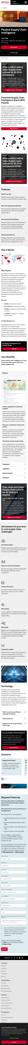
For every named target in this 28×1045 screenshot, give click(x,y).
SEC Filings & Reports (6, 991)
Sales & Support (5, 997)
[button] (14, 142)
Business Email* (4, 856)
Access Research (14, 747)
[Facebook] (14, 958)
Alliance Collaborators (6, 1008)
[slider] (14, 769)
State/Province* (4, 902)
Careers (3, 1014)
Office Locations (5, 1005)
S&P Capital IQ (19, 852)
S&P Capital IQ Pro (8, 852)
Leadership (4, 1020)
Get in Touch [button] (14, 47)
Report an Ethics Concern (7, 1003)
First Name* (3, 862)
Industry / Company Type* (6, 889)
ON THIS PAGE (5, 58)
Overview (3, 983)
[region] (14, 1034)
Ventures (3, 971)
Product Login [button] (14, 52)
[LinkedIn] (22, 958)
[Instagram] (17, 958)
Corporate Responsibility (7, 1017)
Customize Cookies (14, 1038)
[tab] (14, 416)
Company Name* (4, 876)
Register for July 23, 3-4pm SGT (14, 181)
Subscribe (14, 349)
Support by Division (5, 1000)
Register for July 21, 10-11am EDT (14, 90)
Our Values (3, 965)
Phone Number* (4, 882)
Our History (3, 968)
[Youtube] (19, 958)
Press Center (4, 973)
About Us (3, 976)
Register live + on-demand (14, 517)
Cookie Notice (6, 1035)
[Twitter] (11, 958)
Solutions (4, 8)
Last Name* (3, 869)
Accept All (14, 1042)
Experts (3, 1022)
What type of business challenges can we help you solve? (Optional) (13, 916)
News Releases (5, 985)
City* (2, 909)
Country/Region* (4, 896)
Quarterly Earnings (5, 988)
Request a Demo (14, 128)
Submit (4, 949)
